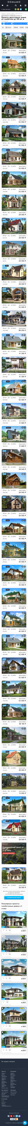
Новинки (16, 27)
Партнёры (12, 1095)
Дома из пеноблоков (4, 1076)
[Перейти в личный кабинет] (20, 5)
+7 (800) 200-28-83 (5, 9)
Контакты (4, 1102)
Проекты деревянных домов (4, 1082)
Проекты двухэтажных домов (13, 1084)
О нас (3, 1101)
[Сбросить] (11, 23)
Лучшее (22, 27)
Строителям (13, 1093)
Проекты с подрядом (12, 1087)
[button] (10, 94)
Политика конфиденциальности (5, 1105)
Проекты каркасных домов (4, 1079)
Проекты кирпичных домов (4, 1085)
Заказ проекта (5, 1092)
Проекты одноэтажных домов (13, 1081)
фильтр (9, 27)
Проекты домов (4, 1074)
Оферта (3, 1103)
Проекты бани (5, 1088)
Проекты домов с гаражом (12, 1077)
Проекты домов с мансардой (12, 1074)
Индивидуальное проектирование (5, 1096)
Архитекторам (13, 1092)
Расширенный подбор (14, 897)
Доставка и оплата (4, 1094)
